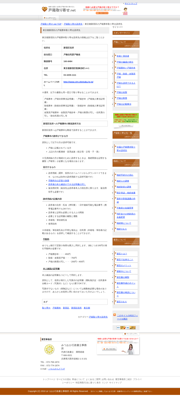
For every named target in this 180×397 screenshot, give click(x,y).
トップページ (49, 379)
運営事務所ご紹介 (123, 379)
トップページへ (51, 18)
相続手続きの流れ (125, 175)
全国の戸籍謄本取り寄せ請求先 (126, 149)
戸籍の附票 (122, 98)
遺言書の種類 (123, 277)
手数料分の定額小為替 (58, 180)
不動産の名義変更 (125, 208)
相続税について (124, 223)
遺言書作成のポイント (126, 285)
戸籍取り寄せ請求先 (98, 317)
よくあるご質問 (93, 379)
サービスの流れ (63, 379)
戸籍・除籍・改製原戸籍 (126, 75)
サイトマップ (131, 3)
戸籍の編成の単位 (125, 62)
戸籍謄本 (56, 308)
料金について (78, 379)
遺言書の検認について (126, 294)
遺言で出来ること (125, 259)
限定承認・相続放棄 (126, 193)
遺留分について (124, 271)
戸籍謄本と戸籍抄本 (126, 68)
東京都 (87, 308)
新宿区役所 (76, 308)
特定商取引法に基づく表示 (88, 382)
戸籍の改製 (122, 92)
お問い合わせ (108, 379)
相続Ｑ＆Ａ (122, 229)
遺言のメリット (124, 265)
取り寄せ (46, 308)
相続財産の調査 (124, 187)
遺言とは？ (122, 254)
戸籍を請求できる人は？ (126, 85)
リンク (105, 382)
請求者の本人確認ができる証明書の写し (67, 184)
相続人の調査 (123, 181)
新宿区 (66, 308)
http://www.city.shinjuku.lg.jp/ (78, 82)
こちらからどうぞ (56, 369)
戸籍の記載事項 (124, 104)
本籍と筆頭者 (123, 56)
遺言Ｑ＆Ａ (122, 302)
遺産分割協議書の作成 (126, 200)
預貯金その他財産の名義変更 (126, 215)
